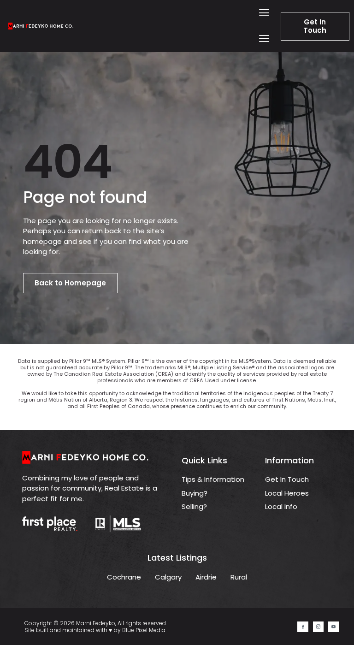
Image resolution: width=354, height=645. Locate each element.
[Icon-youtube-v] (333, 626)
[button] (263, 13)
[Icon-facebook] (302, 626)
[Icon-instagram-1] (318, 626)
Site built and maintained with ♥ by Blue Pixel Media (94, 630)
